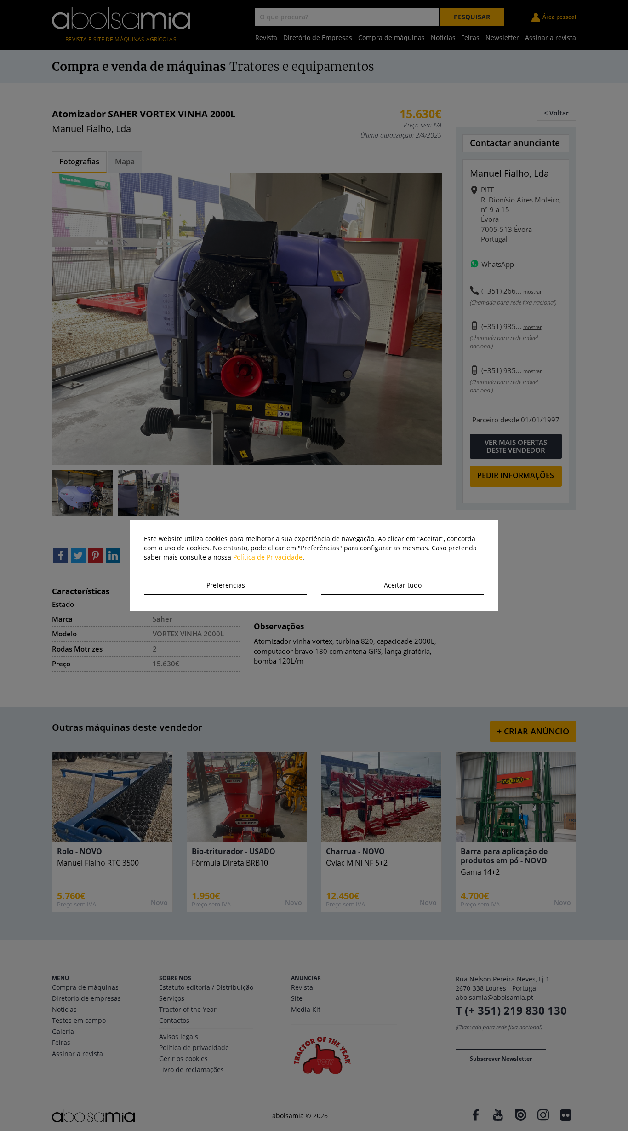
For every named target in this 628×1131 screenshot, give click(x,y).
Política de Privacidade (268, 557)
